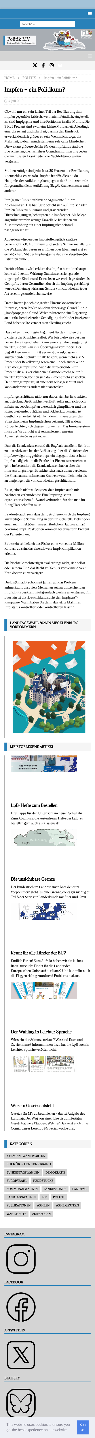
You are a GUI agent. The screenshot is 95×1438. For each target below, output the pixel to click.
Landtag (79, 1189)
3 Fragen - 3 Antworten (26, 1156)
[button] (69, 1430)
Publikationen (19, 1205)
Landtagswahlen (21, 1197)
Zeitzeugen (41, 1214)
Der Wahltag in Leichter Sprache (41, 1031)
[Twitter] (35, 65)
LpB (44, 1197)
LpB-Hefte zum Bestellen (34, 805)
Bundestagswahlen (23, 1172)
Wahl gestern (67, 1205)
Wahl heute (16, 1214)
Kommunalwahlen (22, 1189)
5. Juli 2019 (15, 101)
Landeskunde (55, 1189)
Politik (59, 1197)
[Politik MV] (47, 49)
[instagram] (52, 65)
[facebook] (43, 65)
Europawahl (17, 1180)
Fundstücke (43, 1180)
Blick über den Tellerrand (29, 1164)
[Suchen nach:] (47, 23)
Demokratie (55, 1172)
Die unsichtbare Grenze (33, 879)
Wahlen (43, 1205)
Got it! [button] (83, 1427)
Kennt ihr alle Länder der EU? (38, 952)
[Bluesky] (60, 65)
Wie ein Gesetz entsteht (32, 1105)
